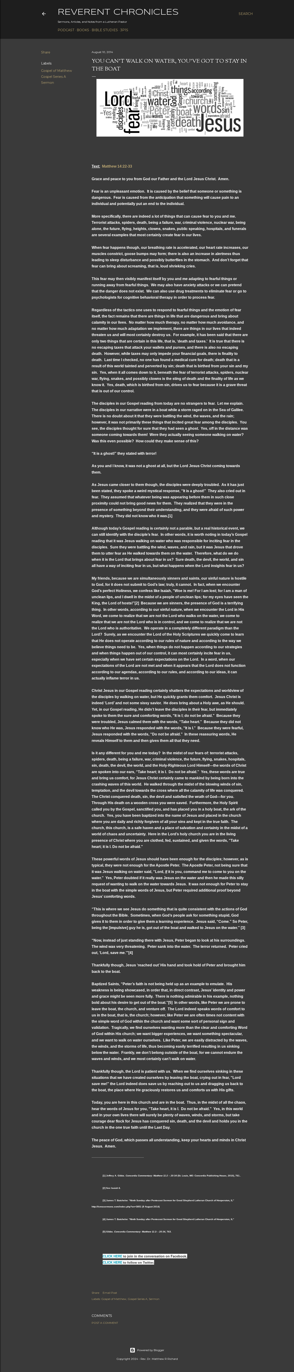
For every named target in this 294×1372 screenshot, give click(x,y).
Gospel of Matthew (56, 71)
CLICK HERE (112, 1256)
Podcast (66, 30)
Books (83, 30)
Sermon (47, 83)
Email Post (110, 1292)
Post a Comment (105, 1322)
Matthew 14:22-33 (117, 166)
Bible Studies (105, 30)
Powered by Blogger (150, 1350)
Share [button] (45, 52)
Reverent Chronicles (118, 12)
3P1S (124, 30)
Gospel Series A (53, 77)
